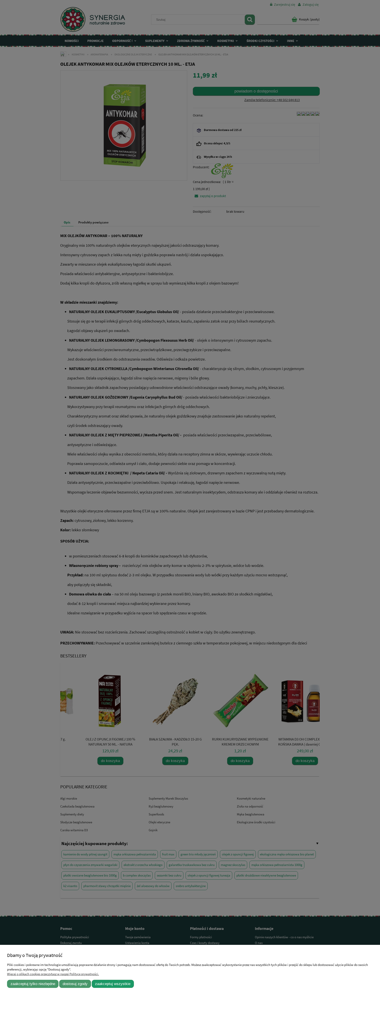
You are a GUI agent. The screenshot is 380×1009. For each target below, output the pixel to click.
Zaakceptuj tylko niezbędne (33, 984)
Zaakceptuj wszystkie (112, 984)
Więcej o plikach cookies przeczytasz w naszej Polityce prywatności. (53, 974)
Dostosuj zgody (75, 984)
